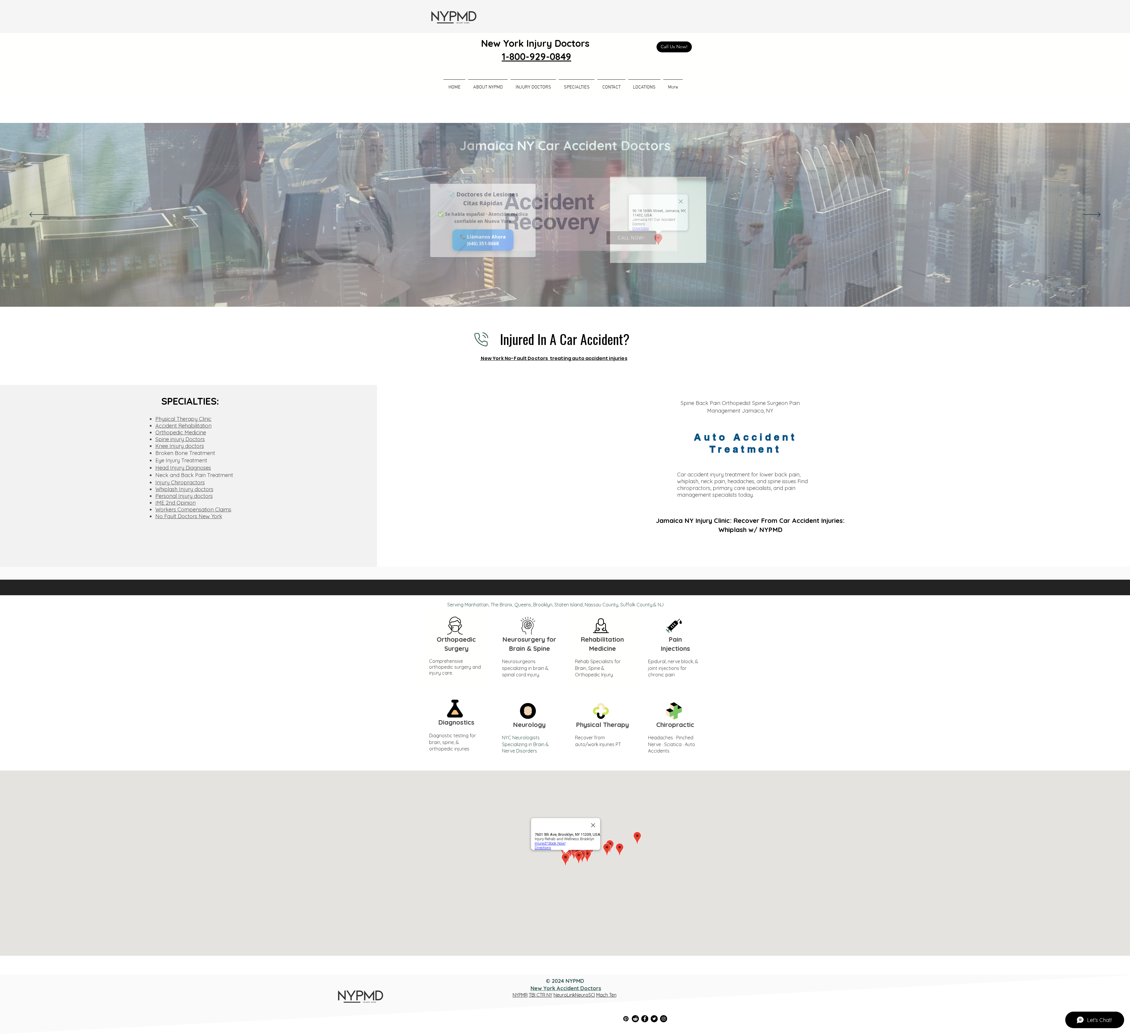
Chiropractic (675, 725)
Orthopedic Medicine (180, 432)
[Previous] (38, 215)
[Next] (1092, 215)
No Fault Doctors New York (188, 516)
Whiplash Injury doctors (184, 489)
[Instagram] (663, 1018)
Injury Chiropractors (180, 482)
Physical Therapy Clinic (183, 419)
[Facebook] (644, 1018)
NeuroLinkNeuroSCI (574, 995)
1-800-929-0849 (536, 56)
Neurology (529, 725)
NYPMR (520, 995)
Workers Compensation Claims (193, 509)
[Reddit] (635, 1018)
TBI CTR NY (540, 995)
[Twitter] (654, 1018)
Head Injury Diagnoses (183, 467)
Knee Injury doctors (179, 446)
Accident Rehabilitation (183, 425)
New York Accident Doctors (566, 988)
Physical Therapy (602, 725)
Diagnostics (456, 722)
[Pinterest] (625, 1018)
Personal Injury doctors (184, 496)
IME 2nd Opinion (175, 502)
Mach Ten (606, 995)
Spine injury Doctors (180, 439)
